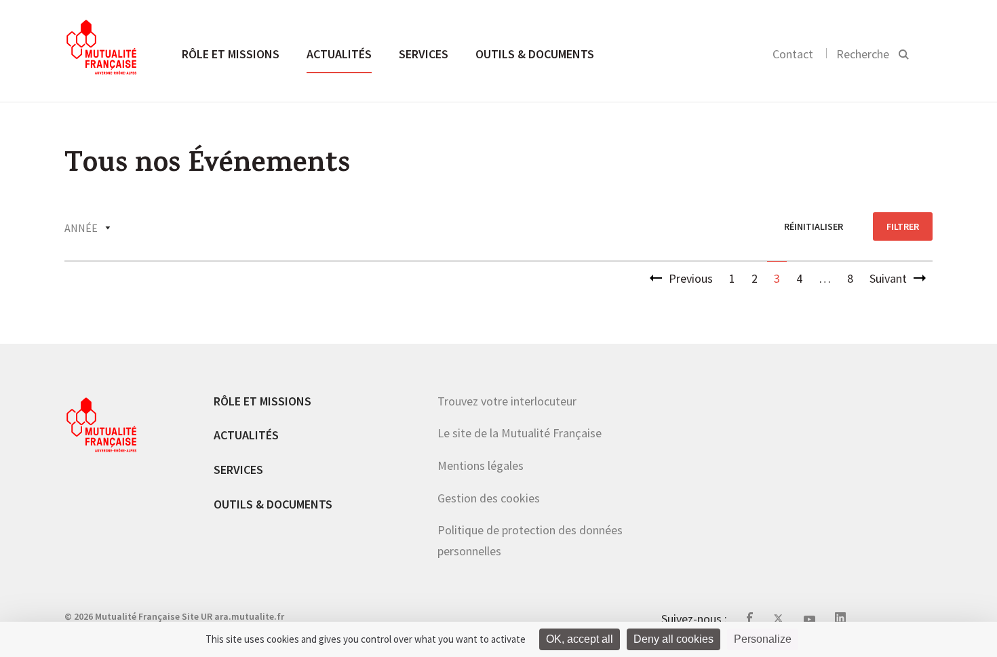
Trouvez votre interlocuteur (506, 401)
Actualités (339, 54)
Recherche (862, 54)
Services (423, 54)
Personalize (762, 639)
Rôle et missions (230, 54)
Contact (793, 54)
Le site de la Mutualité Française (519, 433)
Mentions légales (480, 465)
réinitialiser (813, 226)
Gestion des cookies (488, 498)
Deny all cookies (673, 639)
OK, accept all (579, 639)
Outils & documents (534, 54)
